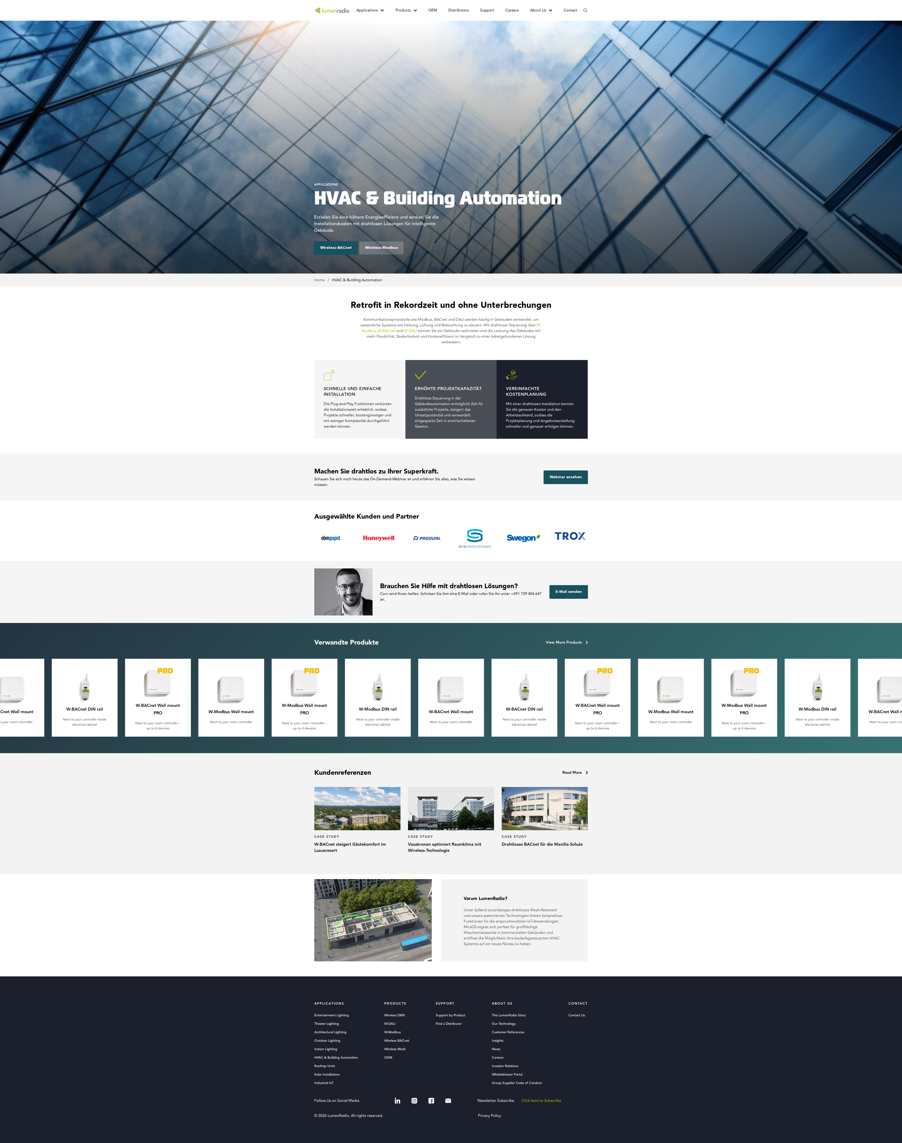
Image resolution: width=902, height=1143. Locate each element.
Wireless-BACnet (336, 248)
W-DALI (410, 331)
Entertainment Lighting (331, 1015)
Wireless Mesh (395, 1049)
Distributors (458, 10)
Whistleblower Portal (507, 1074)
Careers (512, 10)
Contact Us (576, 1015)
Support (487, 10)
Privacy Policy (489, 1116)
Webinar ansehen (566, 477)
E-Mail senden (569, 592)
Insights (497, 1040)
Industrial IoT (324, 1083)
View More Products (564, 643)
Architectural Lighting (330, 1032)
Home (320, 280)
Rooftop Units (324, 1066)
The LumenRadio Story (509, 1015)
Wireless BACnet (396, 1040)
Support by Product (450, 1015)
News (496, 1049)
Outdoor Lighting (327, 1040)
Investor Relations (505, 1066)
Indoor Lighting (325, 1049)
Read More (572, 773)
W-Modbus (392, 1032)
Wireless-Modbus (381, 248)
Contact (570, 10)
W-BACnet (387, 331)
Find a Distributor (449, 1023)
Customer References (508, 1032)
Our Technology (504, 1023)
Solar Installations (327, 1074)
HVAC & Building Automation (336, 1057)
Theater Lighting (326, 1023)
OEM (432, 10)
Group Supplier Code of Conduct (517, 1083)
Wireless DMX (394, 1015)
